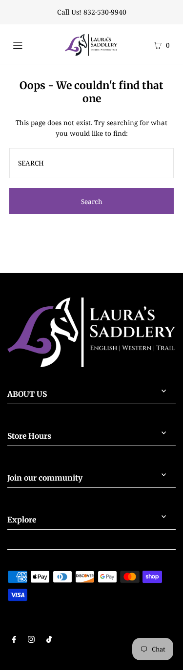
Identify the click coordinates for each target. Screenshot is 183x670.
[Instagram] (31, 640)
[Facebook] (14, 640)
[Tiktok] (49, 640)
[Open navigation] (26, 44)
